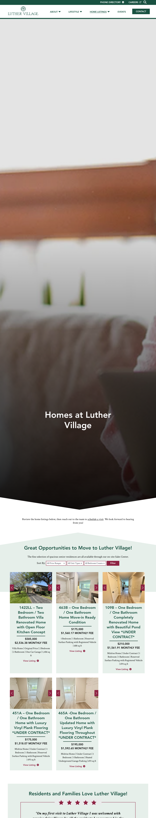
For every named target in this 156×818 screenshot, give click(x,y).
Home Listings (98, 12)
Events (122, 12)
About (54, 12)
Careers (133, 2)
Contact (141, 12)
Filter (113, 563)
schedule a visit (95, 519)
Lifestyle (73, 12)
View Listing (29, 661)
